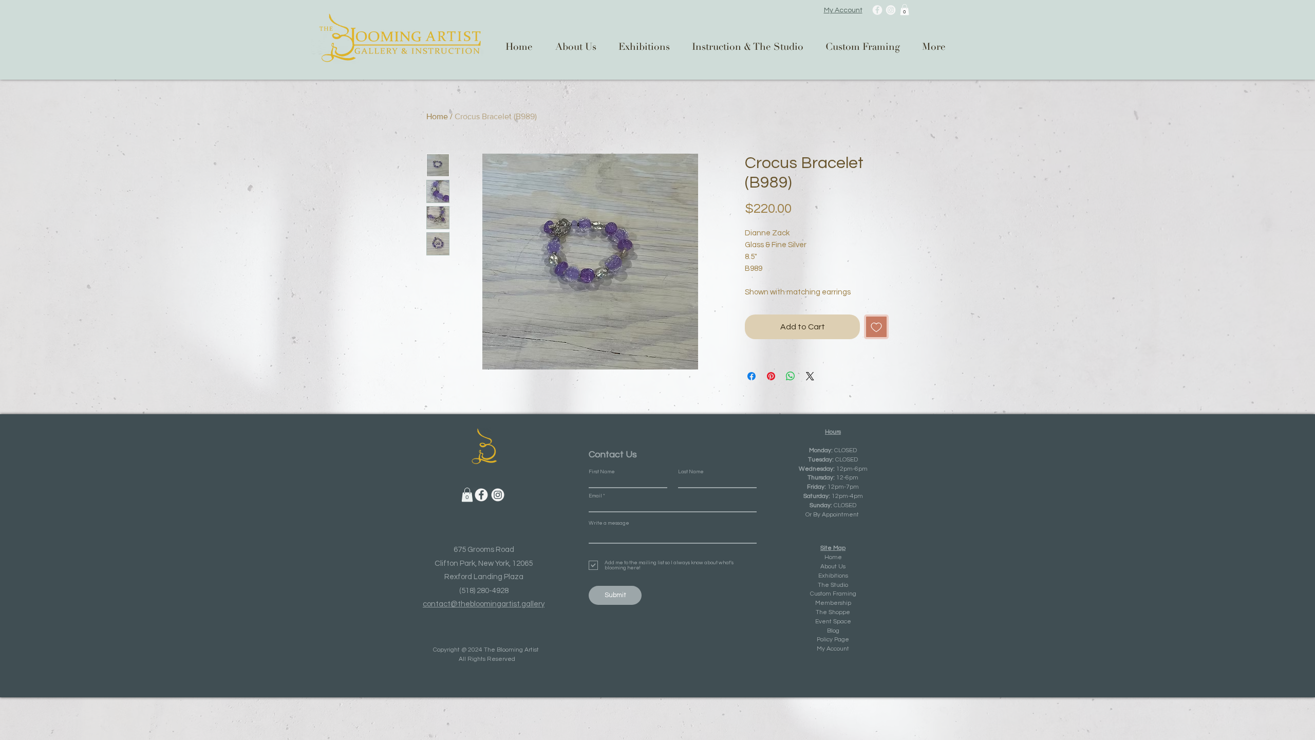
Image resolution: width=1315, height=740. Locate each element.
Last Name (691, 471)
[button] (904, 9)
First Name (602, 471)
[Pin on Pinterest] (771, 376)
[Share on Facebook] (751, 376)
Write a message (609, 523)
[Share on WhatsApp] (790, 376)
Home (437, 116)
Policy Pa (829, 639)
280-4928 (493, 591)
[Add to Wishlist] (876, 326)
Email (595, 495)
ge (845, 639)
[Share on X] (810, 376)
